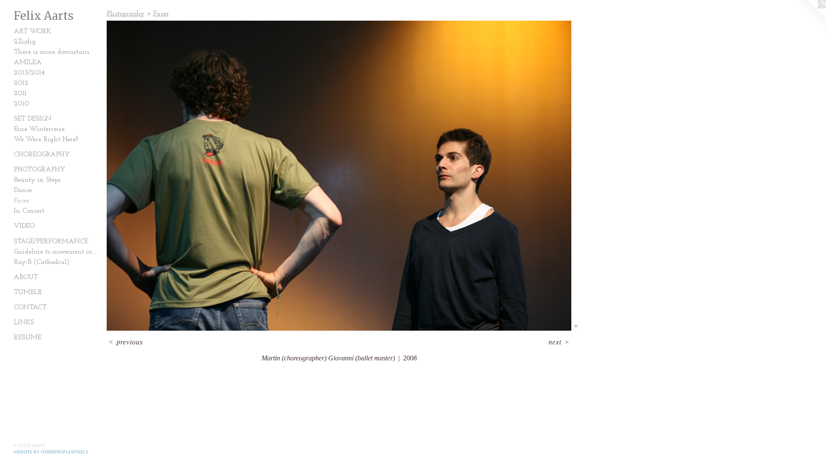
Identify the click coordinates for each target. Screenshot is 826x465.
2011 (20, 93)
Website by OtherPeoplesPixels (51, 452)
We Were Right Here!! (46, 139)
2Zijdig (25, 41)
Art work (32, 31)
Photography (39, 169)
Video (24, 226)
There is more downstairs (51, 52)
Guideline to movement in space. (57, 251)
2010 (21, 103)
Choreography (42, 154)
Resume (27, 337)
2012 (21, 83)
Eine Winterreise (39, 129)
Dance (23, 190)
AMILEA (28, 62)
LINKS (24, 322)
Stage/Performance (51, 241)
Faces (21, 200)
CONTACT (30, 307)
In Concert (29, 211)
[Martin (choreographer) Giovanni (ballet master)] (339, 176)
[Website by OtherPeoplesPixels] (809, 17)
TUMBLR (28, 292)
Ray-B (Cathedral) (42, 262)
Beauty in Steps (37, 180)
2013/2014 (29, 72)
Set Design (33, 118)
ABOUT (26, 277)
